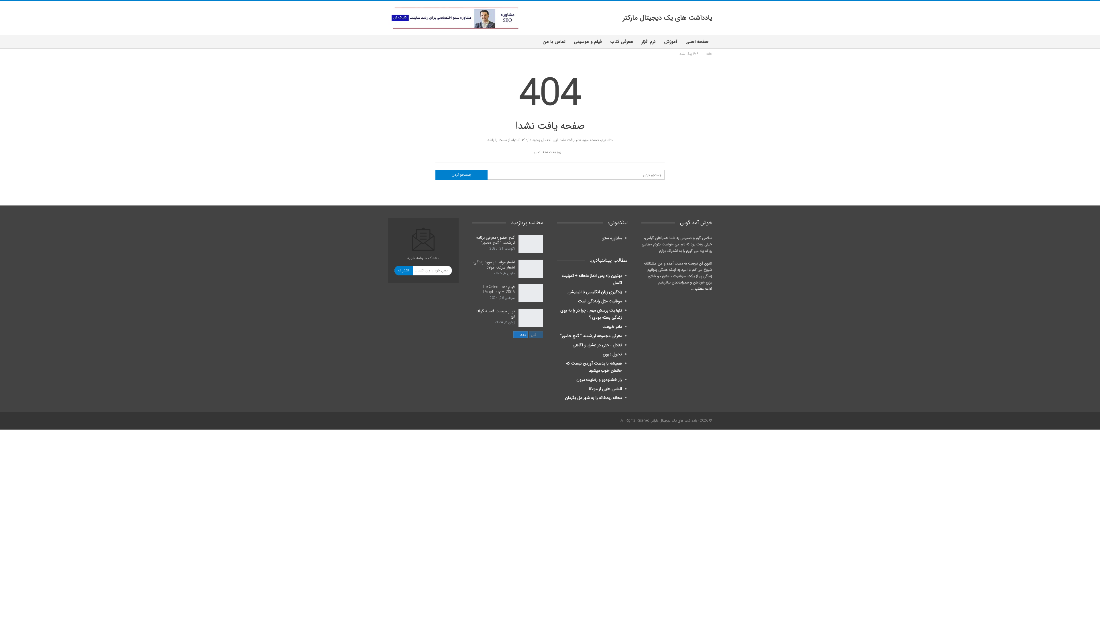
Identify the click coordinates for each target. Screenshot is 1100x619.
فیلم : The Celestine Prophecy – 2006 (498, 289)
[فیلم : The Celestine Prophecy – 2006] (530, 293)
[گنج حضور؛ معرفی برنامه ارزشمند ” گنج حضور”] (530, 244)
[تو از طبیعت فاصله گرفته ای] (530, 318)
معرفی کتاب (621, 41)
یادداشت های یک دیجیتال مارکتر (667, 18)
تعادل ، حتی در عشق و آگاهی (597, 345)
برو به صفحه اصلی (548, 152)
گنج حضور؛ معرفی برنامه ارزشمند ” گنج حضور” (495, 240)
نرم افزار (648, 41)
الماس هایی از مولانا (605, 389)
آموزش (670, 41)
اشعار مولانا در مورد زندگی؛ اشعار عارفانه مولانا (494, 265)
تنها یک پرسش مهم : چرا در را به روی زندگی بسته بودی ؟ (591, 314)
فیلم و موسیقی (588, 41)
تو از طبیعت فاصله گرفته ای (495, 314)
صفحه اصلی (697, 41)
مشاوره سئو (612, 238)
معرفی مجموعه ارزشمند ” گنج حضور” (591, 336)
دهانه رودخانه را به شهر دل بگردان (593, 398)
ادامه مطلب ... (701, 289)
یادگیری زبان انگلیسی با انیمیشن (594, 292)
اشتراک (403, 270)
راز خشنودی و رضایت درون (599, 380)
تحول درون (612, 354)
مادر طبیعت (612, 327)
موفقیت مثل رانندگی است (600, 301)
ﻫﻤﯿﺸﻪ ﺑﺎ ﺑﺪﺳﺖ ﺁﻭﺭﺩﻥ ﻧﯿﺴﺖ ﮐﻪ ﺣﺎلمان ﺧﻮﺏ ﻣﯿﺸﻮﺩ (594, 367)
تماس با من (554, 41)
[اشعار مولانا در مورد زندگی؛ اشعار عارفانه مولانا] (530, 269)
